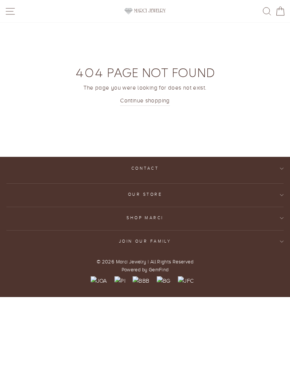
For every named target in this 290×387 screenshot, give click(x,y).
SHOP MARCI (144, 217)
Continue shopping (145, 100)
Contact (145, 168)
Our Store (145, 194)
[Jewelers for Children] (186, 280)
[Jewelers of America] (99, 280)
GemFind (159, 269)
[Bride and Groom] (164, 280)
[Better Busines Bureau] (141, 280)
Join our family (145, 241)
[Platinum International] (119, 280)
